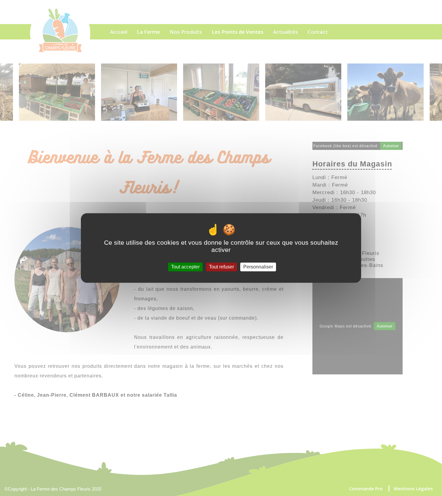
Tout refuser (221, 266)
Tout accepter (185, 266)
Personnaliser (258, 266)
